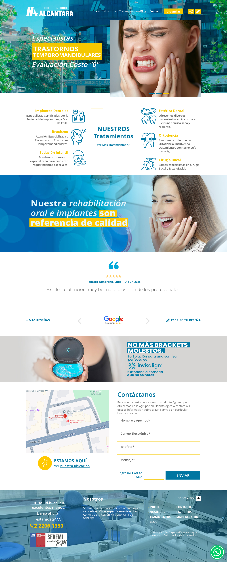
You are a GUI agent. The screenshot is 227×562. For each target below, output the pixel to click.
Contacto (155, 11)
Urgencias (173, 11)
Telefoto (127, 447)
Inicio (96, 11)
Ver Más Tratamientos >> (113, 145)
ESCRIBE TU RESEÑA (186, 320)
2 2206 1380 (48, 525)
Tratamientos (128, 11)
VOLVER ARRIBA (187, 498)
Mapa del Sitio (187, 517)
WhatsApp (217, 552)
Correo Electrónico (135, 433)
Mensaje (127, 460)
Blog (143, 11)
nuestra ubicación (75, 465)
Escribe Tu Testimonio (198, 11)
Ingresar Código (130, 475)
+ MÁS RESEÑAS (38, 320)
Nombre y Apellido (135, 420)
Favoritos (184, 512)
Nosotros (109, 11)
